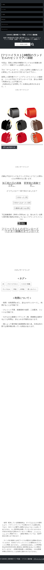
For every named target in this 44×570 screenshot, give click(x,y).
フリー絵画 (3, 14)
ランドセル (6, 289)
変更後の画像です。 (32, 184)
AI (3, 284)
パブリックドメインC (4, 29)
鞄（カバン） (32, 289)
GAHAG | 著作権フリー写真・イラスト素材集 (22, 35)
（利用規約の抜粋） (27, 545)
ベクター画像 (25, 284)
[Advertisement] (21, 98)
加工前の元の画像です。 (11, 184)
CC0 (32, 522)
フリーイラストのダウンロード (20, 228)
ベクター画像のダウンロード (22, 231)
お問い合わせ (3, 19)
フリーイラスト (3, 9)
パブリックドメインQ (4, 24)
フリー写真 (3, 4)
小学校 (22, 289)
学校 (14, 289)
